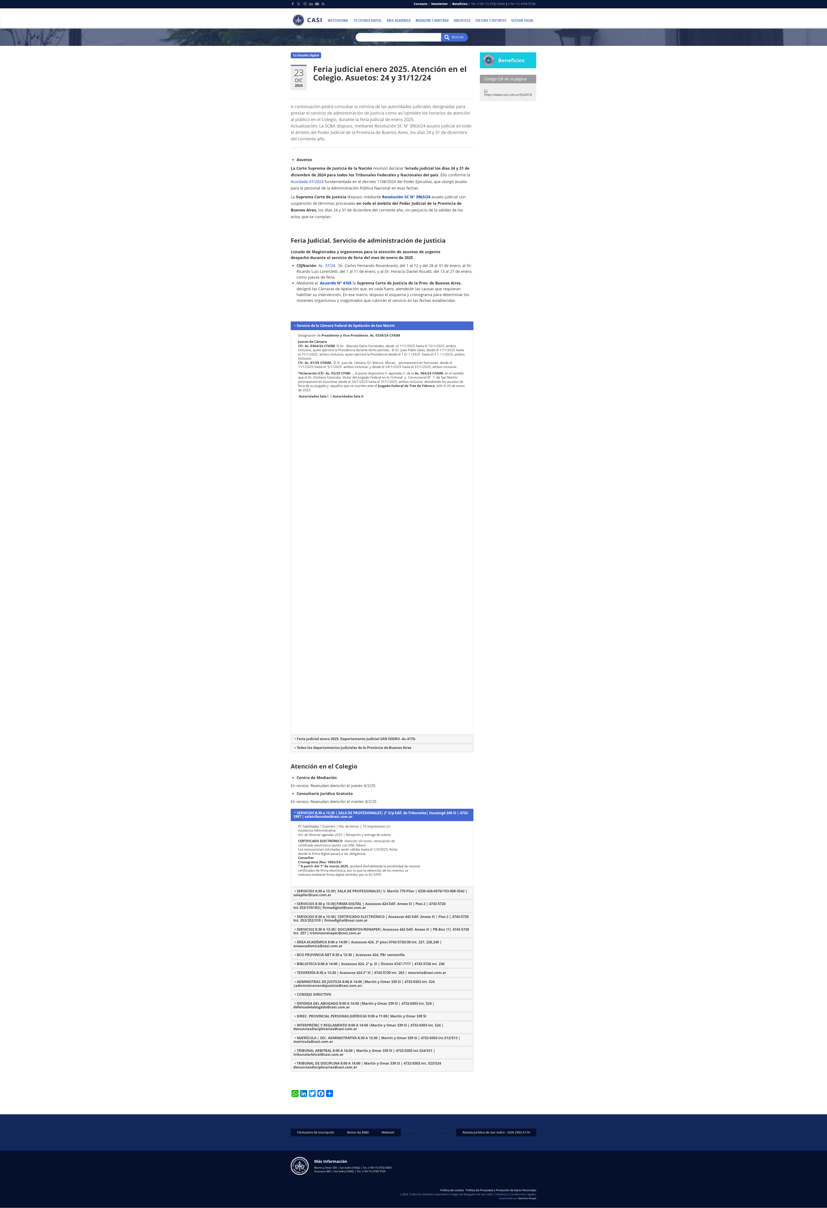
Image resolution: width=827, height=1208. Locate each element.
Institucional (338, 20)
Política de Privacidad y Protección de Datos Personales (501, 1190)
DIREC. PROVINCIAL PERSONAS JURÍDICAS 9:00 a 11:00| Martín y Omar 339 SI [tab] (361, 1016)
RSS (323, 4)
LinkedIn (311, 4)
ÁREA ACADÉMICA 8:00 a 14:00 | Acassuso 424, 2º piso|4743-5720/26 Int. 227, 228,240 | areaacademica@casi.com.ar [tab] (367, 944)
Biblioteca (462, 20)
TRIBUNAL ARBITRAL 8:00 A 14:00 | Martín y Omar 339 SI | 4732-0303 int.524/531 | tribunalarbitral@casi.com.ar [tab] (364, 1052)
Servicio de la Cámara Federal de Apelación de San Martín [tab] (346, 325)
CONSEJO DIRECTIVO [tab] (314, 994)
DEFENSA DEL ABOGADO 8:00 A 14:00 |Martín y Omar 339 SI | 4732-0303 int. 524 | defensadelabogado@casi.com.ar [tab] (363, 1005)
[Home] (308, 20)
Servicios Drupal (527, 1198)
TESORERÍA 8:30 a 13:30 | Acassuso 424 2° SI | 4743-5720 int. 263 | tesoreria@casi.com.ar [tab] (371, 972)
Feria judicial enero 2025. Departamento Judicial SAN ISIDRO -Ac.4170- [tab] (356, 738)
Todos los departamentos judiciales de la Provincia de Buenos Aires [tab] (354, 747)
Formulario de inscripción (315, 1132)
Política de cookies (452, 1190)
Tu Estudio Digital (306, 55)
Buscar (457, 37)
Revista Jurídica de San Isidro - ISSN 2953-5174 (496, 1132)
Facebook (293, 4)
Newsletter (439, 4)
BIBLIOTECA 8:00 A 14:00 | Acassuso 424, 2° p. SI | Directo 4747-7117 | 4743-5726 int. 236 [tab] (371, 963)
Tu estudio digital (368, 20)
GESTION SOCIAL (522, 20)
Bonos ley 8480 (358, 1132)
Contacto (420, 4)
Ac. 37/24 (327, 265)
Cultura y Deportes (491, 20)
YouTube (317, 4)
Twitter (299, 4)
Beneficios (460, 4)
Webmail (388, 1132)
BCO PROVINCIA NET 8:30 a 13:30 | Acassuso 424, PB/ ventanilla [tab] (351, 954)
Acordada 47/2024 (307, 181)
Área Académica (398, 20)
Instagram (305, 4)
